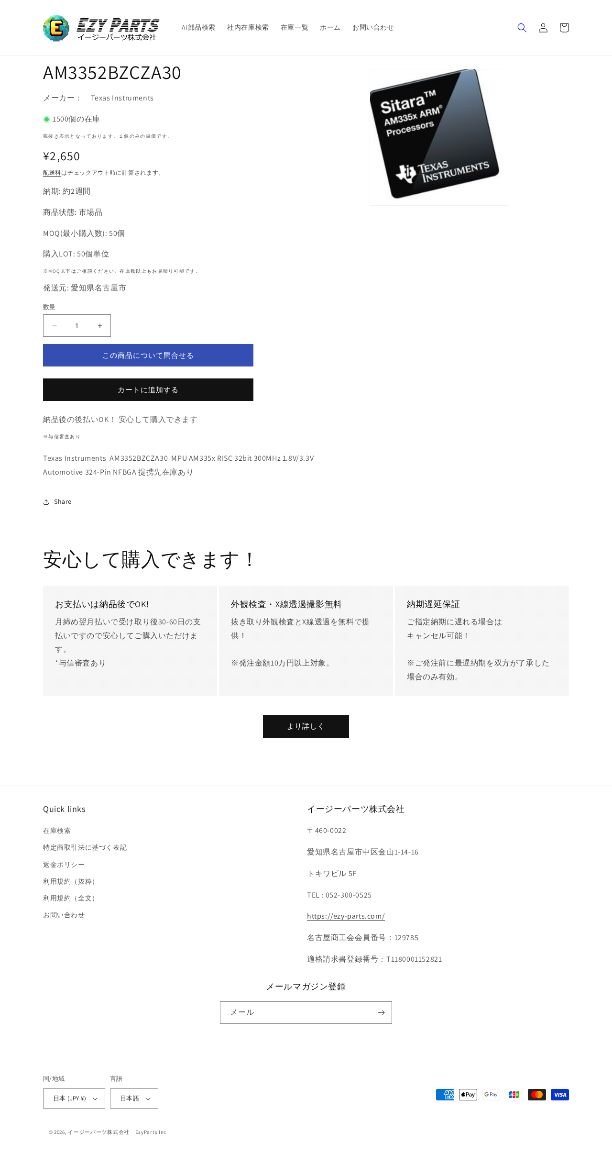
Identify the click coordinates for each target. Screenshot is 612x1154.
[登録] (381, 1012)
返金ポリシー (64, 864)
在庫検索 (57, 830)
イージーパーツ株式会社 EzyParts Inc (120, 1132)
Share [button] (63, 501)
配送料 (52, 172)
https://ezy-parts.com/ (346, 916)
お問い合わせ (64, 914)
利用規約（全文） (71, 898)
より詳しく (306, 726)
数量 (49, 307)
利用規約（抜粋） (71, 881)
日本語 (129, 1098)
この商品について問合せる (148, 355)
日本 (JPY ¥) (69, 1098)
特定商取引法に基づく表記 (85, 847)
